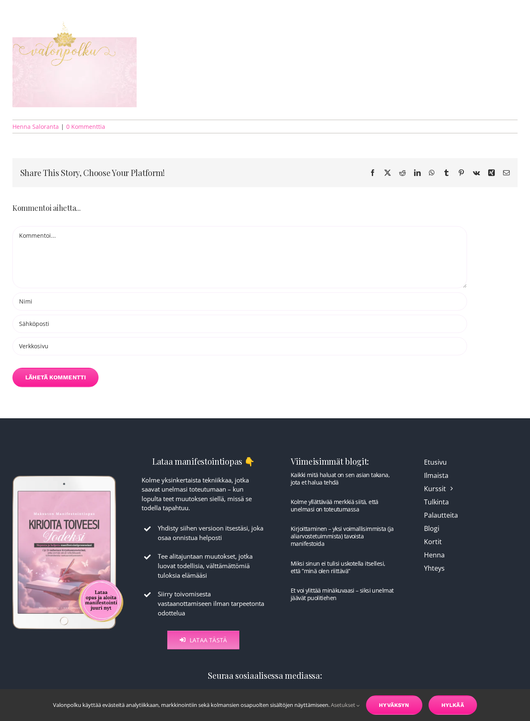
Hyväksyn (394, 705)
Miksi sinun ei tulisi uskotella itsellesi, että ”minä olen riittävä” (338, 567)
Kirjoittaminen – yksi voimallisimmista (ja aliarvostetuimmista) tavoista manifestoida (342, 536)
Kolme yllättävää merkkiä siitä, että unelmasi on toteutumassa (334, 505)
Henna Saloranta (35, 126)
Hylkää (452, 705)
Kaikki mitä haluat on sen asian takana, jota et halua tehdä (340, 478)
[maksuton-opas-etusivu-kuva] (68, 475)
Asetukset (344, 705)
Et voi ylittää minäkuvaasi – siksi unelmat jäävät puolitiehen (342, 594)
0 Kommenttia (85, 126)
